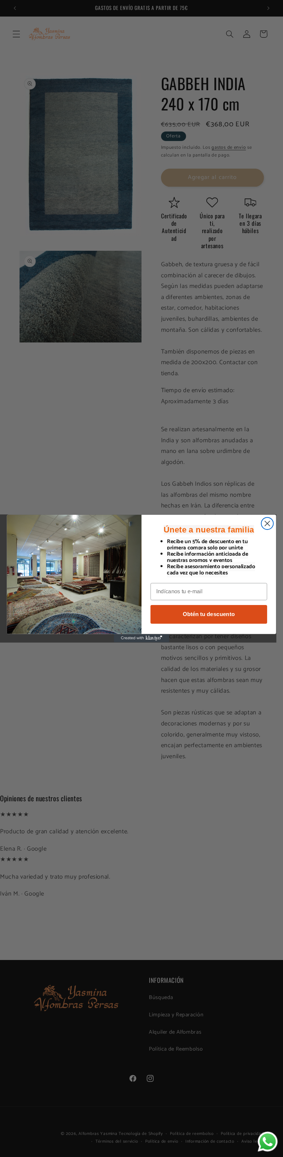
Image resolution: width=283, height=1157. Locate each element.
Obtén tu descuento (208, 614)
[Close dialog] (267, 523)
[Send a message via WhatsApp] (267, 1141)
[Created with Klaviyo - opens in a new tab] (141, 638)
